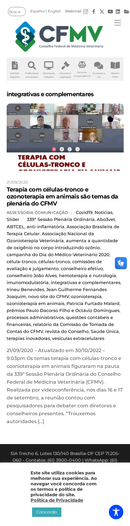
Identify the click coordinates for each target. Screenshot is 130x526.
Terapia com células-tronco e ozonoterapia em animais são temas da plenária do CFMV (62, 196)
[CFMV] (59, 37)
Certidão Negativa (15, 75)
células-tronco (54, 261)
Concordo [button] (46, 512)
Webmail (73, 11)
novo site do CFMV (48, 296)
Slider (13, 219)
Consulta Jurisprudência (82, 74)
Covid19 (84, 212)
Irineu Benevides (25, 289)
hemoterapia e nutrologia (87, 275)
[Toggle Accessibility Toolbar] (116, 512)
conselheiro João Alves (32, 275)
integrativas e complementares (85, 282)
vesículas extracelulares (78, 338)
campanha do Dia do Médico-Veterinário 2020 (58, 254)
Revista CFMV (115, 75)
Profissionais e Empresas (32, 75)
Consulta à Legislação (65, 75)
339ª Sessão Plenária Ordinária (61, 219)
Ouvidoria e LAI (99, 75)
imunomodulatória (28, 282)
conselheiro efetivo (82, 268)
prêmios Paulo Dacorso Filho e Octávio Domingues (63, 310)
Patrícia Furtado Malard (93, 303)
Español (37, 11)
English (54, 11)
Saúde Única (105, 331)
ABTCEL (15, 226)
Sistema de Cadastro (49, 75)
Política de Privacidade (57, 500)
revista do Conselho (67, 331)
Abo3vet (106, 219)
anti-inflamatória (45, 226)
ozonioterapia (86, 296)
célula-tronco (21, 261)
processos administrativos (35, 317)
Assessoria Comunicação (37, 212)
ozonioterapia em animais (35, 303)
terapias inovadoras (28, 338)
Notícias (103, 212)
